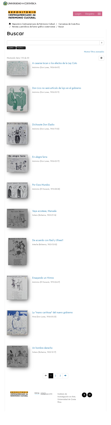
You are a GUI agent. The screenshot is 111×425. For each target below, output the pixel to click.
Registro (89, 13)
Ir (101, 42)
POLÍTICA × (21, 48)
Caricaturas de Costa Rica (69, 24)
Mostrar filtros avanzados (94, 51)
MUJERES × (11, 48)
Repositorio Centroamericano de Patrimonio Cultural (33, 24)
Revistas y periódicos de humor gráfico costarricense (33, 26)
